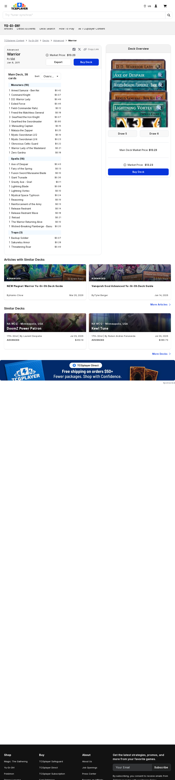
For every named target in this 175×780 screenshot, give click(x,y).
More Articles (158, 304)
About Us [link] (87, 761)
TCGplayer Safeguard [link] (51, 761)
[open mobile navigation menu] (6, 6)
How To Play (66, 28)
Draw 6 (154, 133)
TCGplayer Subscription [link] (52, 773)
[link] (19, 6)
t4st (13, 58)
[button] (168, 15)
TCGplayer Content (14, 40)
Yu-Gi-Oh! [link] (9, 767)
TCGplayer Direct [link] (48, 767)
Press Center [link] (89, 773)
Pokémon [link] (9, 773)
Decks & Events (26, 28)
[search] (84, 15)
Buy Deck (86, 62)
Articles (8, 28)
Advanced (58, 40)
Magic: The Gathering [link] (16, 761)
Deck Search (47, 28)
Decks (46, 40)
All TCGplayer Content (91, 28)
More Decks (159, 353)
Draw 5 (122, 133)
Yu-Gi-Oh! (12, 26)
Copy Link (93, 49)
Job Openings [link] (89, 767)
